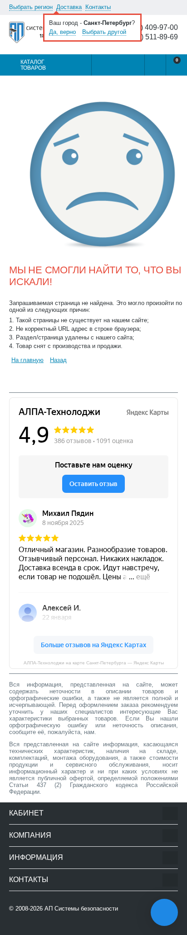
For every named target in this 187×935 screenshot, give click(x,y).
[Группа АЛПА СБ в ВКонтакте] (38, 926)
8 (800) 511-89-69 (149, 37)
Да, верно (62, 32)
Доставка (69, 7)
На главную (27, 360)
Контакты (98, 7)
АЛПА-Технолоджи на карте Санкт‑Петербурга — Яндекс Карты (94, 662)
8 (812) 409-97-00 (149, 27)
